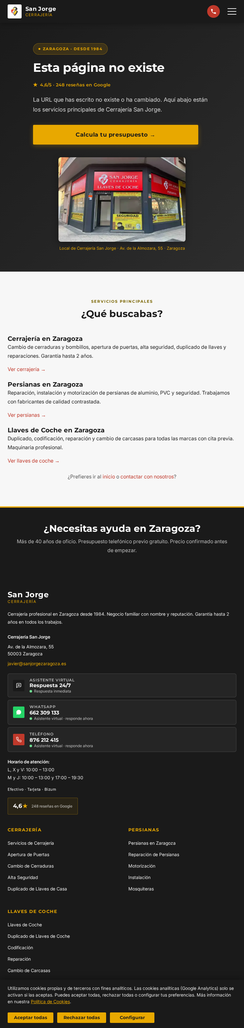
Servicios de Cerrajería (31, 843)
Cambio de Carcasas (29, 970)
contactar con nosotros (147, 476)
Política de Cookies (50, 1001)
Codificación (20, 947)
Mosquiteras (141, 888)
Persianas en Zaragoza (152, 843)
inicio (109, 476)
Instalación (139, 877)
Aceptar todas (30, 1017)
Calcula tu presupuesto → (116, 134)
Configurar (132, 1017)
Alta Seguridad (23, 877)
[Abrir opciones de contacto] (213, 11)
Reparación (19, 959)
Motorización (141, 866)
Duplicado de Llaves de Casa (37, 888)
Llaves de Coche (25, 924)
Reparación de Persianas (153, 854)
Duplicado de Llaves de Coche (39, 936)
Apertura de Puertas (28, 854)
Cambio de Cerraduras (31, 866)
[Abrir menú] (231, 11)
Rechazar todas (82, 1017)
